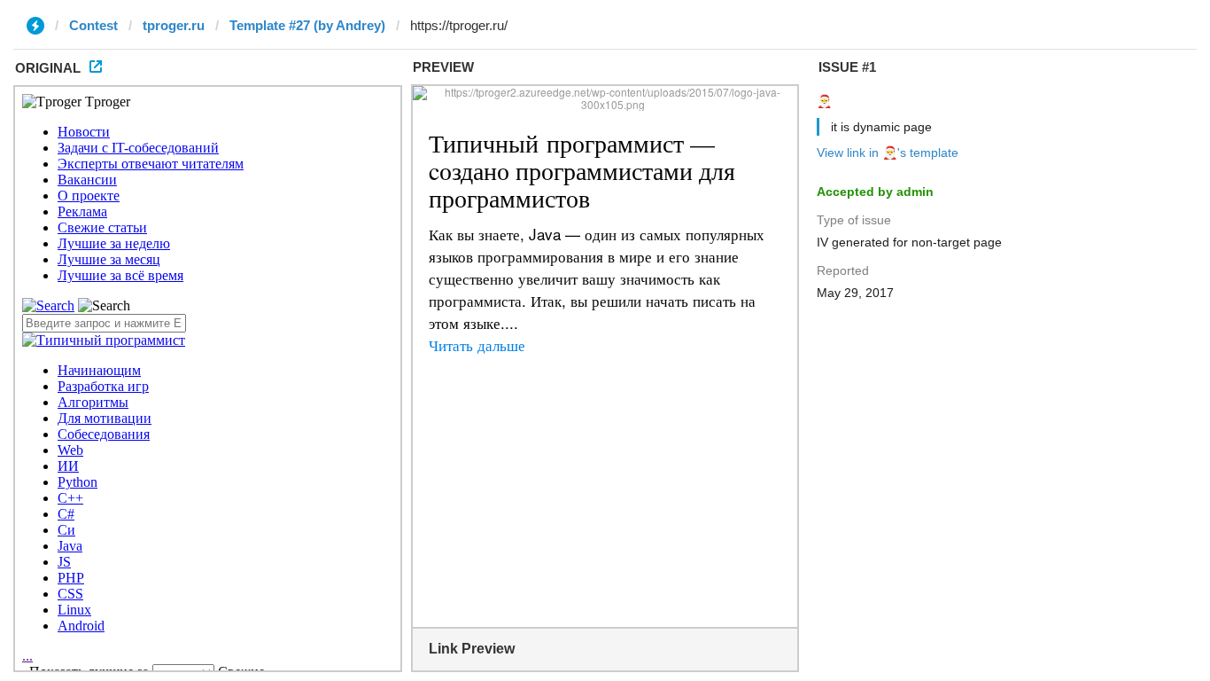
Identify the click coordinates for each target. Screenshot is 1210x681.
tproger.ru (174, 25)
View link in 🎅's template (887, 152)
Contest (93, 25)
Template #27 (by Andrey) (307, 25)
